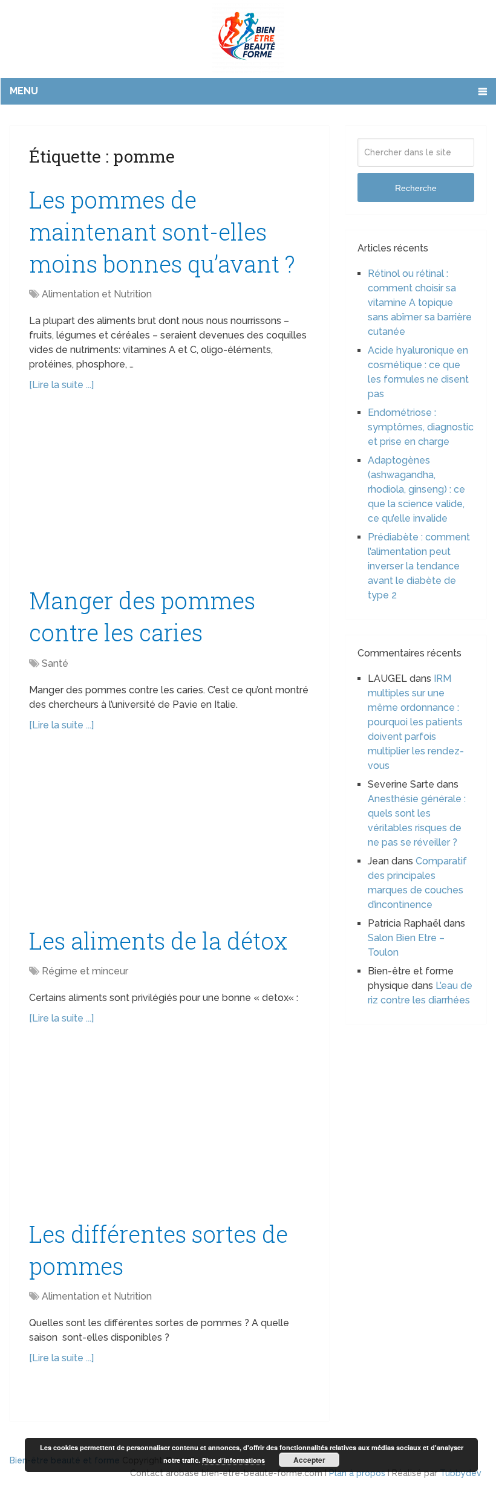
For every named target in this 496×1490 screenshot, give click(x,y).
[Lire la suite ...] (61, 384)
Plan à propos (357, 1473)
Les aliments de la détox (158, 940)
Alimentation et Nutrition (97, 294)
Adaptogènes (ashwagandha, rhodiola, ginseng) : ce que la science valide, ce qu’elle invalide (416, 489)
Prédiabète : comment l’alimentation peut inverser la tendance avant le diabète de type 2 (419, 566)
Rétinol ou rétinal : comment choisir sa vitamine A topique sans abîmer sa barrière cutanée (420, 302)
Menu (24, 91)
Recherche (416, 188)
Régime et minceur (85, 971)
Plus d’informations (233, 1460)
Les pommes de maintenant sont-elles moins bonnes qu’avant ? (162, 231)
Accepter (309, 1459)
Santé (55, 663)
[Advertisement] (169, 495)
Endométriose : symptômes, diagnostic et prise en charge (421, 427)
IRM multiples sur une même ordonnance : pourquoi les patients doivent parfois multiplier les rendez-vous (416, 722)
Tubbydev (460, 1473)
